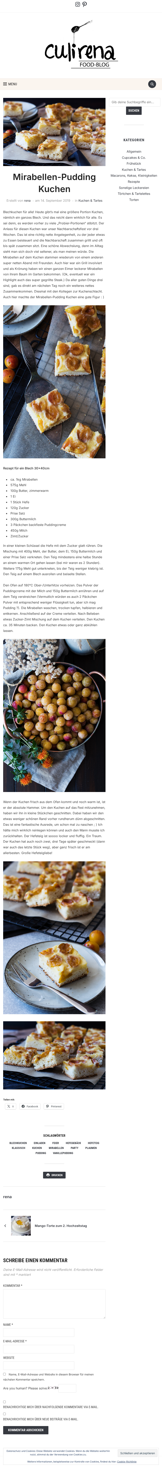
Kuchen (37, 1148)
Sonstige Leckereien (134, 188)
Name (8, 1325)
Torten (134, 200)
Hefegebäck (73, 1143)
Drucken (57, 1175)
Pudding (41, 1153)
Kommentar (12, 1286)
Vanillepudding (63, 1153)
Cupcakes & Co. (134, 158)
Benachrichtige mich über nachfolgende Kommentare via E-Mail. (50, 1407)
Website (8, 1358)
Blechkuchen (18, 1143)
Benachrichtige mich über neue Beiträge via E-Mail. (40, 1419)
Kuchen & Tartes (90, 200)
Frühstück (134, 163)
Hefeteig (93, 1143)
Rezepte (134, 182)
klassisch (18, 1148)
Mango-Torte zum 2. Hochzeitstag (61, 1226)
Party (74, 1148)
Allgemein (134, 151)
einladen (39, 1143)
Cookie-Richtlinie (127, 1461)
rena (27, 200)
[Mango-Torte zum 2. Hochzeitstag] (21, 1225)
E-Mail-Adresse (15, 1341)
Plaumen (91, 1148)
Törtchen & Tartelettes (134, 194)
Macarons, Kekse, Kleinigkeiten (134, 175)
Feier (55, 1143)
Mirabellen (56, 1148)
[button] (10, 84)
